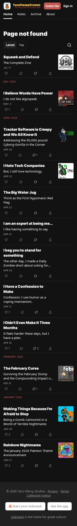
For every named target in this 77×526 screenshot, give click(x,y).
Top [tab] (21, 45)
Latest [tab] (10, 45)
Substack (17, 517)
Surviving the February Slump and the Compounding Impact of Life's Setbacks (27, 376)
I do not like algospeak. (20, 99)
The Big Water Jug (19, 192)
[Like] (6, 73)
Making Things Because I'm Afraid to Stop (27, 411)
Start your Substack (27, 506)
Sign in (68, 6)
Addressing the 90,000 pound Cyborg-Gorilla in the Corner (25, 142)
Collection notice (38, 495)
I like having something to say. (25, 229)
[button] (8, 14)
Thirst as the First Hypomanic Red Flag (28, 200)
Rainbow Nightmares (22, 445)
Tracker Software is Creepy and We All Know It (27, 132)
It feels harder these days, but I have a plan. (26, 335)
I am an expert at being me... (28, 223)
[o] (65, 98)
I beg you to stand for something (22, 253)
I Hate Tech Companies (24, 165)
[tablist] (15, 45)
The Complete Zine (17, 62)
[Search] (69, 45)
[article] (38, 65)
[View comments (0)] (21, 73)
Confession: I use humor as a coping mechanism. (24, 299)
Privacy (53, 491)
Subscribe (52, 6)
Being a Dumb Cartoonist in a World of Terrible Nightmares (25, 421)
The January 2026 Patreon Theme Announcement (28, 452)
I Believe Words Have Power (28, 93)
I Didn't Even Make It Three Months (26, 325)
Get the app (59, 506)
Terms (64, 491)
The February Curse (21, 368)
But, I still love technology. (22, 171)
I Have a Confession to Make (23, 289)
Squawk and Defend (21, 57)
